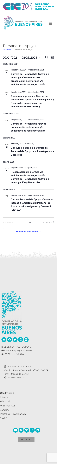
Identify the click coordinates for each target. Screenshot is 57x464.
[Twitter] (15, 339)
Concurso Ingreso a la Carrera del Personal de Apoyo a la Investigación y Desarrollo (32, 151)
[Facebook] (9, 339)
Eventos (7, 49)
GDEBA (4, 409)
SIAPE (3, 418)
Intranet (5, 397)
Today (28, 222)
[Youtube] (3, 339)
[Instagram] (20, 339)
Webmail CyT (7, 405)
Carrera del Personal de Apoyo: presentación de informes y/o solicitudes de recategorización (28, 127)
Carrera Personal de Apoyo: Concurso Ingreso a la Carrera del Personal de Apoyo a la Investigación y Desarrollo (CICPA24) (32, 204)
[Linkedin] (26, 339)
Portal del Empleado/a (13, 414)
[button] (50, 23)
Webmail (5, 401)
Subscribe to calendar (27, 231)
